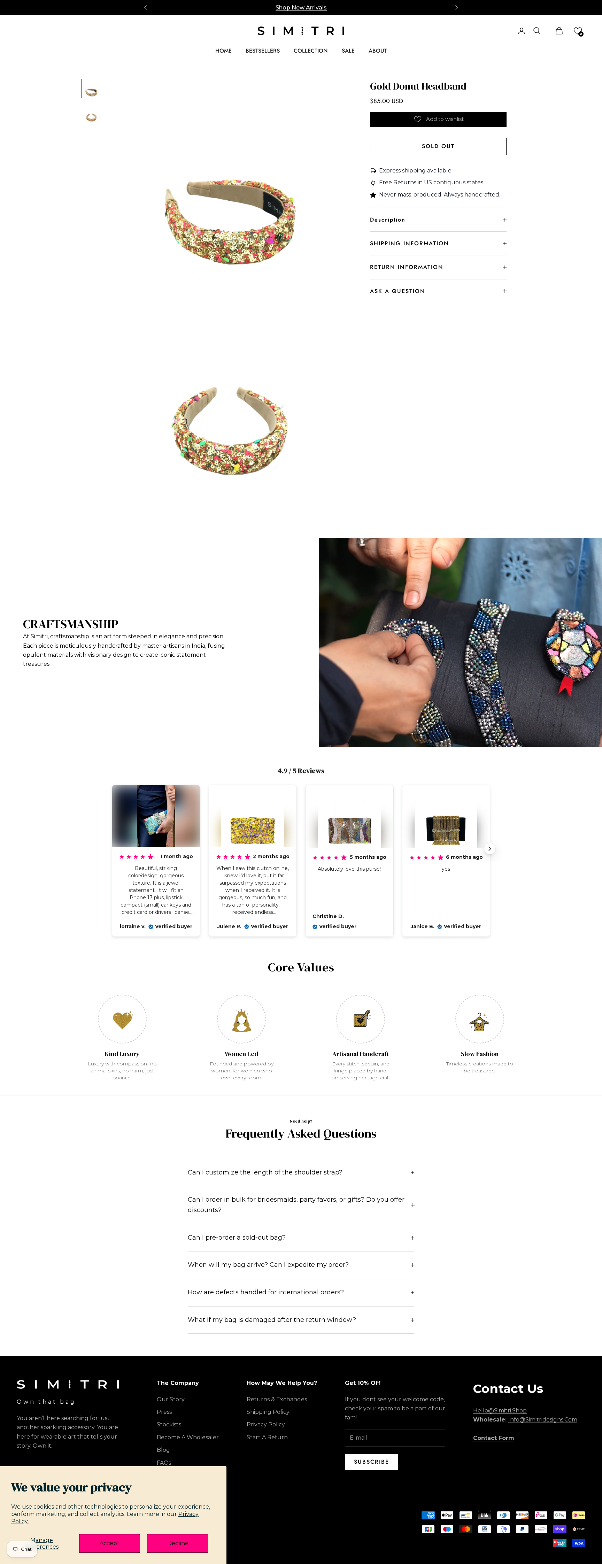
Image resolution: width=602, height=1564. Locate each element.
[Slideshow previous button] (112, 848)
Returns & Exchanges (277, 1399)
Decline (177, 1543)
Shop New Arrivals (301, 7)
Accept (109, 1543)
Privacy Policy (266, 1424)
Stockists (169, 1424)
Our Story (171, 1399)
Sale (348, 51)
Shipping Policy (268, 1412)
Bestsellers (263, 51)
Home (223, 51)
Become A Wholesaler (188, 1437)
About (378, 51)
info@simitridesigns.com (542, 1419)
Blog (163, 1450)
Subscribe (371, 1462)
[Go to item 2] (91, 113)
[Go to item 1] (91, 88)
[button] (578, 31)
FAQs (164, 1462)
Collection (311, 51)
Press (164, 1412)
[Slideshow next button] (489, 848)
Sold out (438, 146)
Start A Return (267, 1437)
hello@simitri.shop (500, 1410)
